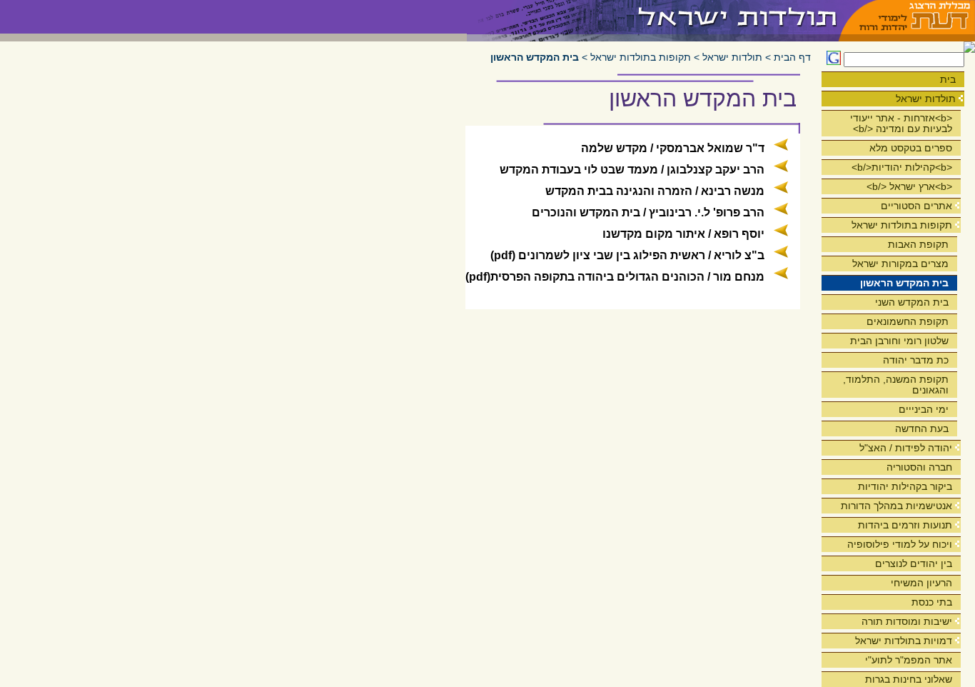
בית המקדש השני (912, 302)
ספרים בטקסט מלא (910, 148)
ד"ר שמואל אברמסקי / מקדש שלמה (672, 148)
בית (948, 79)
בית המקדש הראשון (904, 283)
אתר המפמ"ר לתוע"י (908, 660)
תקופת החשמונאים (908, 321)
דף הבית (792, 57)
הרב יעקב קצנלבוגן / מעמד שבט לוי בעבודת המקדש (632, 170)
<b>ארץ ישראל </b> (909, 186)
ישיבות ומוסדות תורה (907, 621)
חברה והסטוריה (919, 467)
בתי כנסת (931, 602)
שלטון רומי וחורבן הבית (899, 340)
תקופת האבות (918, 244)
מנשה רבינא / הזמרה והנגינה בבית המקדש (654, 191)
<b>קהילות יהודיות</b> (902, 167)
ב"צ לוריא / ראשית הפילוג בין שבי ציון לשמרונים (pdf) (627, 255)
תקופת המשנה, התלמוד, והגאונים (896, 384)
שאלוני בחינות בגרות (908, 679)
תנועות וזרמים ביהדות (905, 525)
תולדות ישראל (926, 98)
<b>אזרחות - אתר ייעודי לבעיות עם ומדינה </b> (901, 123)
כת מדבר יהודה (916, 360)
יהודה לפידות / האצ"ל (905, 447)
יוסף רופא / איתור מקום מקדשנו (683, 234)
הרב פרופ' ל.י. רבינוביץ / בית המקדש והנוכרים (648, 212)
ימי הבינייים (924, 409)
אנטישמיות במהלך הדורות (896, 505)
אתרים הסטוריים (916, 205)
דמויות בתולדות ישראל (903, 640)
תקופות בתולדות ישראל (902, 225)
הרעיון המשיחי (921, 582)
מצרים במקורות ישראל (900, 263)
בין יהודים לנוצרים (913, 563)
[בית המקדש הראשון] (653, 17)
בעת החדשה (922, 428)
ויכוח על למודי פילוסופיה (899, 544)
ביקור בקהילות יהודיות (905, 486)
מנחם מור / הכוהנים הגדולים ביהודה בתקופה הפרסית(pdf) (614, 277)
